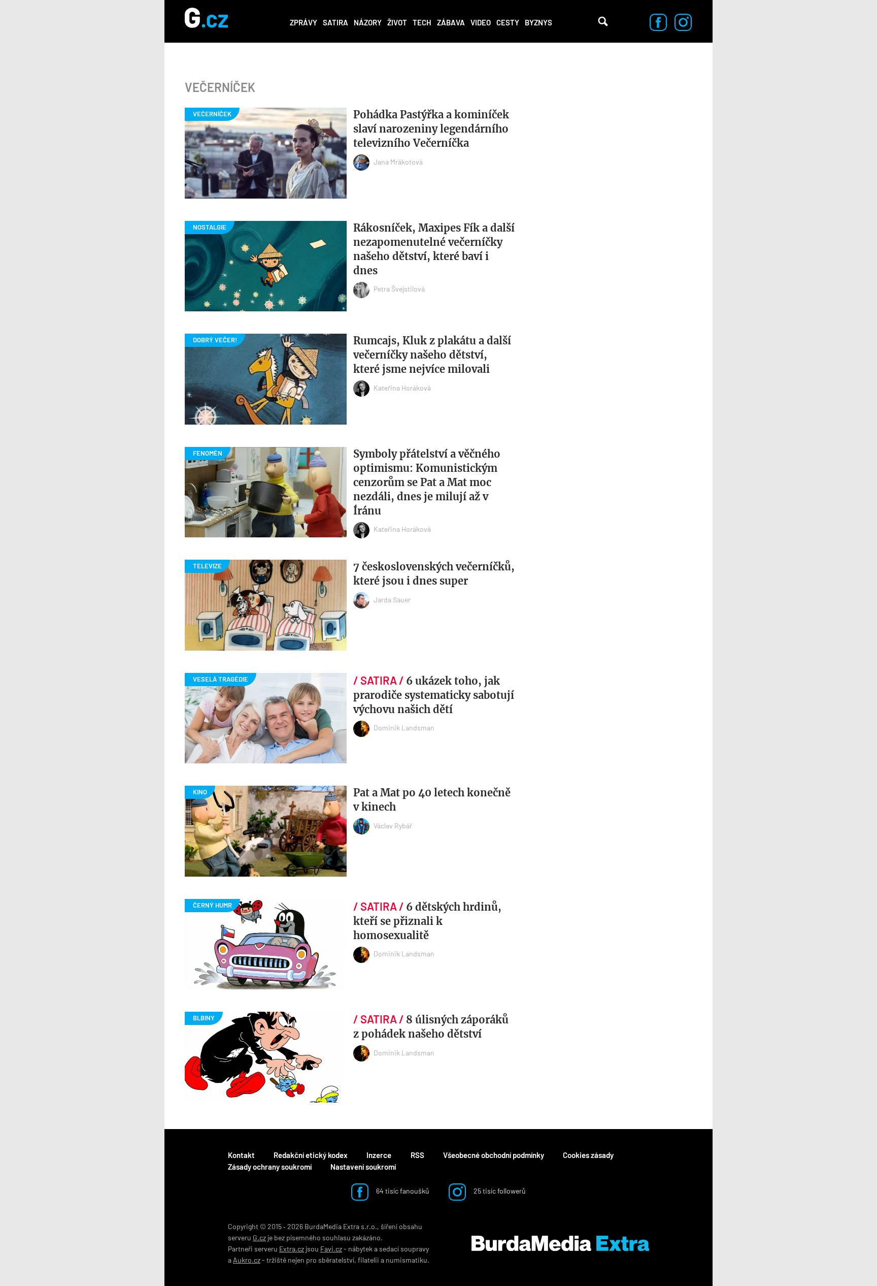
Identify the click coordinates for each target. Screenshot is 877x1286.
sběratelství (336, 1260)
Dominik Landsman (404, 727)
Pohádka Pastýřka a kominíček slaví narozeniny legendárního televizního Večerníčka (431, 128)
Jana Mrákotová (398, 161)
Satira (335, 22)
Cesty (507, 22)
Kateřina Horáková (402, 387)
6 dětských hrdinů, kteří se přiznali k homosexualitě (427, 921)
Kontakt (241, 1155)
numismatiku (406, 1260)
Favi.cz (331, 1248)
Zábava (451, 22)
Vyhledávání (603, 21)
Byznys (538, 22)
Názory (368, 22)
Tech (422, 22)
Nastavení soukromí (363, 1166)
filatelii (368, 1260)
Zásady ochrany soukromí (270, 1166)
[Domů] (206, 21)
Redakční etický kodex (311, 1155)
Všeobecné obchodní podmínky (493, 1155)
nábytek (360, 1248)
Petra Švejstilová (399, 288)
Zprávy (303, 22)
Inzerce (378, 1155)
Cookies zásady (588, 1155)
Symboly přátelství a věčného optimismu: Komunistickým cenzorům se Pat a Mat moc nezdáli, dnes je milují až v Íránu (426, 482)
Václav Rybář (393, 825)
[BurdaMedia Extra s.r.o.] (560, 1243)
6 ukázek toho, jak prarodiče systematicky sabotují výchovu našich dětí (433, 695)
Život (397, 22)
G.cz (259, 1237)
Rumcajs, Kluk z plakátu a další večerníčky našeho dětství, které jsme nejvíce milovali (432, 354)
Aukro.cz (246, 1260)
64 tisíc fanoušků (402, 1190)
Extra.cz (291, 1248)
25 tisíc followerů (499, 1190)
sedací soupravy (404, 1248)
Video (480, 22)
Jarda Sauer (392, 599)
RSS (417, 1155)
